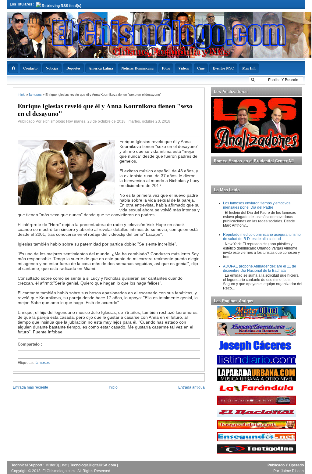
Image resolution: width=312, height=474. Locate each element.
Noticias (52, 68)
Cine (200, 68)
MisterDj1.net (56, 465)
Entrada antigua (191, 387)
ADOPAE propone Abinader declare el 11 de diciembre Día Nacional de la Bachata (259, 268)
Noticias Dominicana (137, 68)
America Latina (101, 68)
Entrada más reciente (30, 387)
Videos (183, 68)
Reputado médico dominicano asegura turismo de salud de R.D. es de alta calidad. (262, 236)
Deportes (73, 68)
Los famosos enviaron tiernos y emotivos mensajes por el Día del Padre (256, 205)
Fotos (166, 68)
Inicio (22, 94)
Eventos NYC (223, 68)
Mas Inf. (249, 68)
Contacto (30, 68)
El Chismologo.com (57, 20)
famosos (36, 94)
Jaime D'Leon (292, 471)
